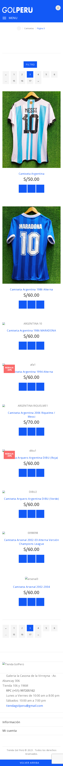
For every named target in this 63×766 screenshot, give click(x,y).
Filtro (30, 64)
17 (30, 80)
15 (14, 80)
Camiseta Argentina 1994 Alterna (31, 372)
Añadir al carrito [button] (23, 189)
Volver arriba (30, 762)
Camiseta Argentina (31, 173)
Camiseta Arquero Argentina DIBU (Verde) (31, 499)
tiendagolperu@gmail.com (24, 706)
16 (22, 80)
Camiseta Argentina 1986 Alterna (31, 289)
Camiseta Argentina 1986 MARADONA (31, 330)
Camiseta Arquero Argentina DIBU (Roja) (31, 457)
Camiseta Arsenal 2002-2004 (31, 587)
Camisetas (29, 28)
